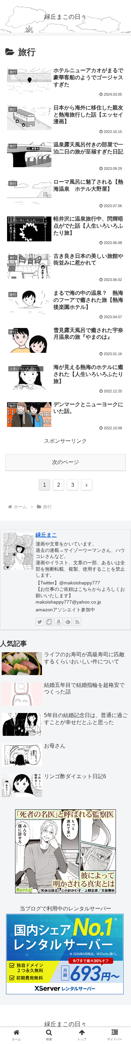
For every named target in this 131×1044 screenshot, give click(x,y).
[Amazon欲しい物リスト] (58, 622)
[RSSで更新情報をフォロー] (77, 622)
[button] (118, 730)
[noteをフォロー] (49, 622)
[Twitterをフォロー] (40, 622)
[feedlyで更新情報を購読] (68, 622)
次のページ (65, 462)
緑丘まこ (46, 535)
